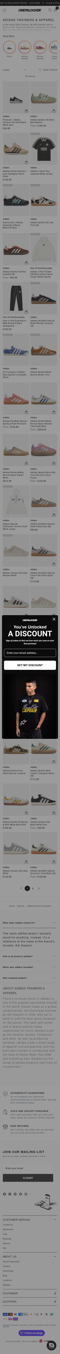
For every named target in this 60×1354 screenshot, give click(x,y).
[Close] (54, 619)
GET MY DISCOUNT (30, 665)
